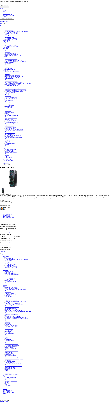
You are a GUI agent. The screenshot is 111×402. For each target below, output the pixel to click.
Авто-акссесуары (9, 100)
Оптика (7, 121)
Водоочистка (8, 63)
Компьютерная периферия (11, 54)
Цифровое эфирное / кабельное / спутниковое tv (16, 31)
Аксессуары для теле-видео (11, 33)
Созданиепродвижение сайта (4, 252)
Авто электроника (9, 105)
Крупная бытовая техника (11, 59)
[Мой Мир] (3, 208)
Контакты (5, 16)
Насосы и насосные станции (12, 46)
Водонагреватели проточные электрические (15, 89)
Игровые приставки (10, 124)
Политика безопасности (8, 15)
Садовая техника (9, 42)
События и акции (7, 215)
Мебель (7, 109)
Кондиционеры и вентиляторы (12, 87)
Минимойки (8, 103)
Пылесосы (7, 67)
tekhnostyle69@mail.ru (9, 242)
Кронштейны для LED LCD (11, 39)
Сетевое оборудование (10, 53)
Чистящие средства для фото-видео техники (15, 72)
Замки (6, 142)
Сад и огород (8, 131)
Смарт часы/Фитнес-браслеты (12, 77)
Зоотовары (7, 141)
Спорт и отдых (4, 147)
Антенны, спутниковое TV (11, 38)
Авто (4, 99)
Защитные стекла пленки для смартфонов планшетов (18, 83)
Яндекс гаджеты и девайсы (11, 85)
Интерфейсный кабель (10, 35)
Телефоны (5, 70)
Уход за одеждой (9, 68)
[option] (55, 179)
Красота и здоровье (10, 64)
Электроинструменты (10, 44)
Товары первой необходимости (12, 145)
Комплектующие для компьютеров (13, 55)
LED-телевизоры (9, 30)
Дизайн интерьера (9, 112)
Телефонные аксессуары (11, 81)
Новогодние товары (10, 143)
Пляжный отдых (9, 150)
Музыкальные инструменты (11, 122)
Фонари (7, 153)
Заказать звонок (4, 7)
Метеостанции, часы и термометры (13, 60)
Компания (5, 11)
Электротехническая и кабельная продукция (15, 61)
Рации (6, 156)
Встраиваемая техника (10, 66)
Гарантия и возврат (7, 14)
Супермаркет (6, 108)
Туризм (7, 155)
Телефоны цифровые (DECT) (12, 78)
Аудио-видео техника (6, 28)
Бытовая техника (5, 57)
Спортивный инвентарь (10, 149)
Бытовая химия (9, 119)
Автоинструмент (9, 107)
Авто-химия (8, 104)
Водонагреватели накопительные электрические (16, 90)
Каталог (4, 10)
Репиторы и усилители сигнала (12, 84)
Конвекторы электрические (11, 97)
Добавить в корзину (5, 201)
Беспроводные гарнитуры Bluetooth (13, 82)
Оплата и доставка (7, 12)
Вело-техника (8, 157)
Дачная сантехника (9, 134)
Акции (1, 8)
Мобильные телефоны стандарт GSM (14, 76)
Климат (4, 86)
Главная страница (7, 159)
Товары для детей (9, 123)
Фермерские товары (10, 136)
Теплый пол (8, 94)
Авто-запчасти (8, 101)
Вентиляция (8, 96)
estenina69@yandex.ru (9, 232)
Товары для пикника (10, 151)
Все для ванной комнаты (11, 118)
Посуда (7, 114)
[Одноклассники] (2, 208)
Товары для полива (10, 138)
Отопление (7, 93)
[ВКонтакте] (0, 208)
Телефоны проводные (10, 79)
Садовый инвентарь (10, 133)
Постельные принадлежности (12, 116)
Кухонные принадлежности (11, 115)
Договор (5, 219)
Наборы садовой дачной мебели (13, 135)
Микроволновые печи (10, 69)
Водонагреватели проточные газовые (14, 91)
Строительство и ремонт (11, 128)
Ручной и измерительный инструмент (14, 130)
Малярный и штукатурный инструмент (14, 129)
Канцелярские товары (10, 127)
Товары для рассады (10, 140)
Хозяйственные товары (10, 120)
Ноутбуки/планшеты (10, 49)
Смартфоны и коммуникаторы (12, 75)
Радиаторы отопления (10, 92)
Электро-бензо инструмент (6, 41)
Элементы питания (9, 126)
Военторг (7, 144)
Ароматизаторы (9, 106)
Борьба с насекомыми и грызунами (13, 137)
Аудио (6, 34)
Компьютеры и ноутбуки (6, 48)
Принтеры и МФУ (9, 50)
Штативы (7, 74)
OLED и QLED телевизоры (11, 32)
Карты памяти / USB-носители (12, 71)
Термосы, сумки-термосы (11, 152)
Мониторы (7, 52)
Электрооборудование (10, 45)
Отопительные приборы (11, 98)
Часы (6, 113)
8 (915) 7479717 (9, 236)
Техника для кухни (9, 62)
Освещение (8, 111)
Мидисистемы (6, 163)
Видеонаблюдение (9, 37)
